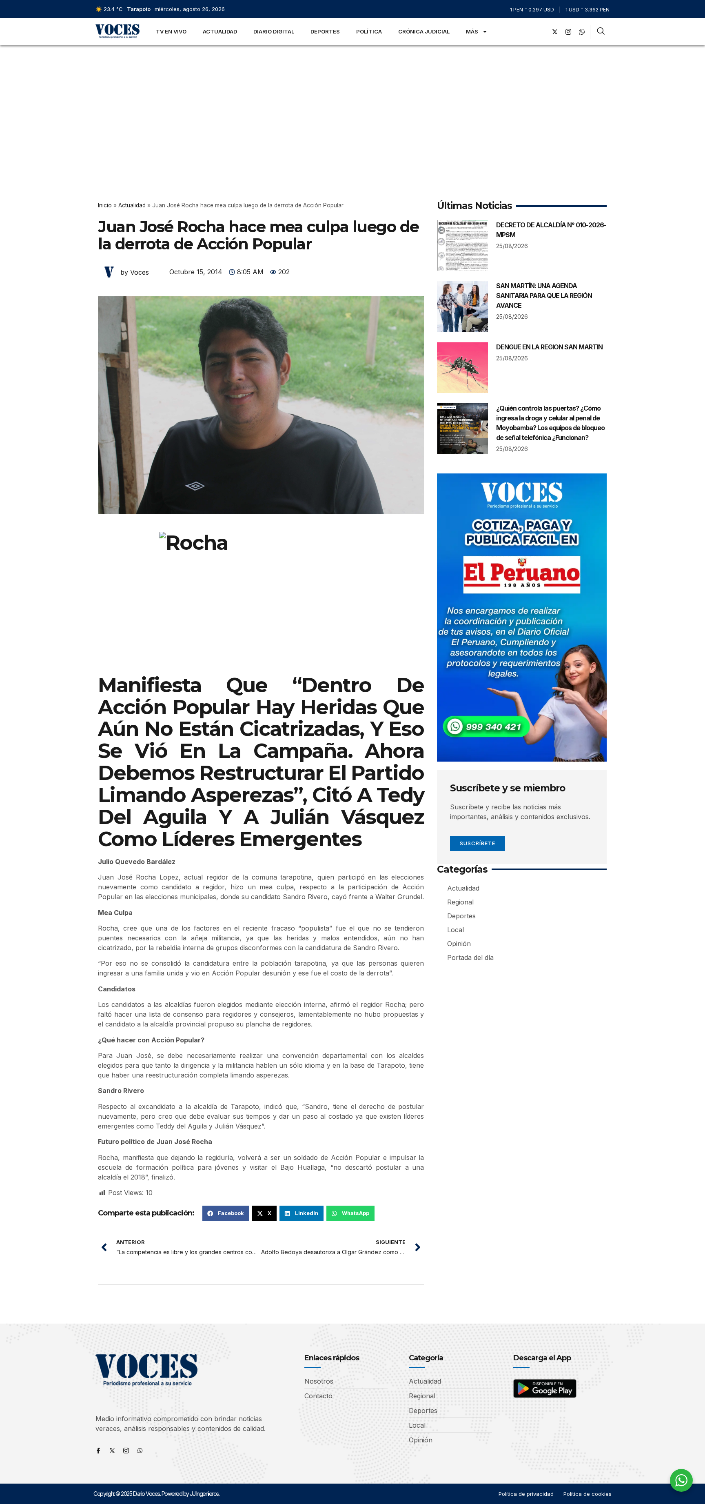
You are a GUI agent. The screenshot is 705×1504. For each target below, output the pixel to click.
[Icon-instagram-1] (568, 32)
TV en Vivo (171, 31)
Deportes (325, 31)
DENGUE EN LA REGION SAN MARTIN (549, 347)
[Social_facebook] (541, 32)
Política (369, 31)
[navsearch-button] (601, 32)
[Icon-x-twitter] (112, 1450)
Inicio (105, 205)
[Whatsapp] (140, 1450)
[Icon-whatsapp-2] (582, 32)
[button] (225, 1213)
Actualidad (220, 31)
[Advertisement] (352, 106)
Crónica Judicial (424, 31)
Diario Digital (273, 31)
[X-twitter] (555, 32)
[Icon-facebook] (98, 1450)
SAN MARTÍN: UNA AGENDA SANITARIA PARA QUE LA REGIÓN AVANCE (544, 295)
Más (472, 31)
